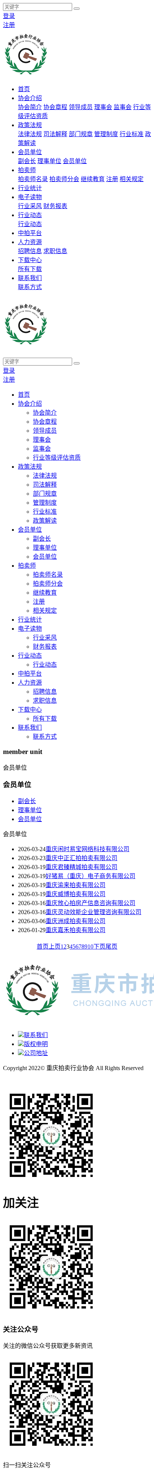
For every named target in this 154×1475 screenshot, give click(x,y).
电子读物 (30, 197)
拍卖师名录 (33, 179)
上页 (55, 946)
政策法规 (30, 125)
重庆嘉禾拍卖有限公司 (75, 930)
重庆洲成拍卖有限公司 (75, 921)
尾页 (111, 946)
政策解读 (45, 520)
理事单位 (49, 161)
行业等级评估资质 (57, 457)
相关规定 (132, 179)
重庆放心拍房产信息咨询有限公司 (90, 903)
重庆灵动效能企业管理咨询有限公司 (93, 912)
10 (90, 946)
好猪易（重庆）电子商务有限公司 (90, 876)
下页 (99, 946)
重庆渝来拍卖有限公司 (75, 885)
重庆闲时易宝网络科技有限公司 (87, 849)
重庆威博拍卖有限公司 (75, 894)
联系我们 (30, 278)
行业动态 (30, 215)
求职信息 (55, 251)
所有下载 (30, 269)
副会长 (27, 161)
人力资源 (30, 242)
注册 (9, 25)
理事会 (103, 107)
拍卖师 (27, 170)
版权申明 (36, 1044)
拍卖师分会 (64, 179)
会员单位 (30, 152)
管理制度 (106, 134)
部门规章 (81, 134)
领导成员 (81, 107)
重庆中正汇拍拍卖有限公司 (81, 858)
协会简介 (30, 107)
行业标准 (132, 134)
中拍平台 (30, 233)
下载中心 (30, 260)
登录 (9, 16)
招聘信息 (30, 251)
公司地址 (36, 1053)
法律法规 (30, 134)
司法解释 (55, 134)
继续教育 (93, 179)
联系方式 (30, 287)
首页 (24, 89)
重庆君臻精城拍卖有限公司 (81, 867)
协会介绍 (30, 98)
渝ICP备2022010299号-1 (34, 1077)
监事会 (123, 107)
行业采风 (30, 206)
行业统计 (30, 188)
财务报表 (55, 206)
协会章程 (55, 107)
